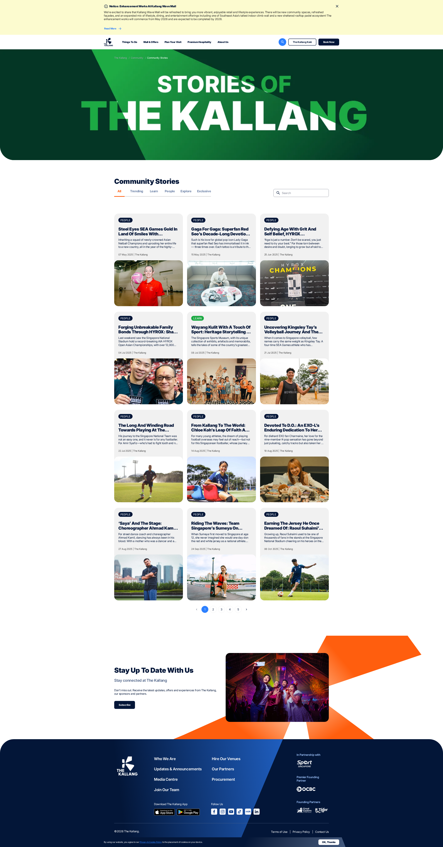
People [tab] (170, 191)
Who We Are (165, 758)
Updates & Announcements (178, 769)
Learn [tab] (154, 191)
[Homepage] (108, 42)
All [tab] (119, 191)
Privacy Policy (301, 832)
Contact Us (322, 832)
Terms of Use (279, 832)
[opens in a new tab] (164, 812)
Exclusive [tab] (204, 191)
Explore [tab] (185, 191)
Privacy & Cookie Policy (151, 842)
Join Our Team (166, 789)
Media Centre (166, 779)
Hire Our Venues (226, 758)
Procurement (223, 779)
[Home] (127, 784)
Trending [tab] (136, 191)
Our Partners (223, 769)
